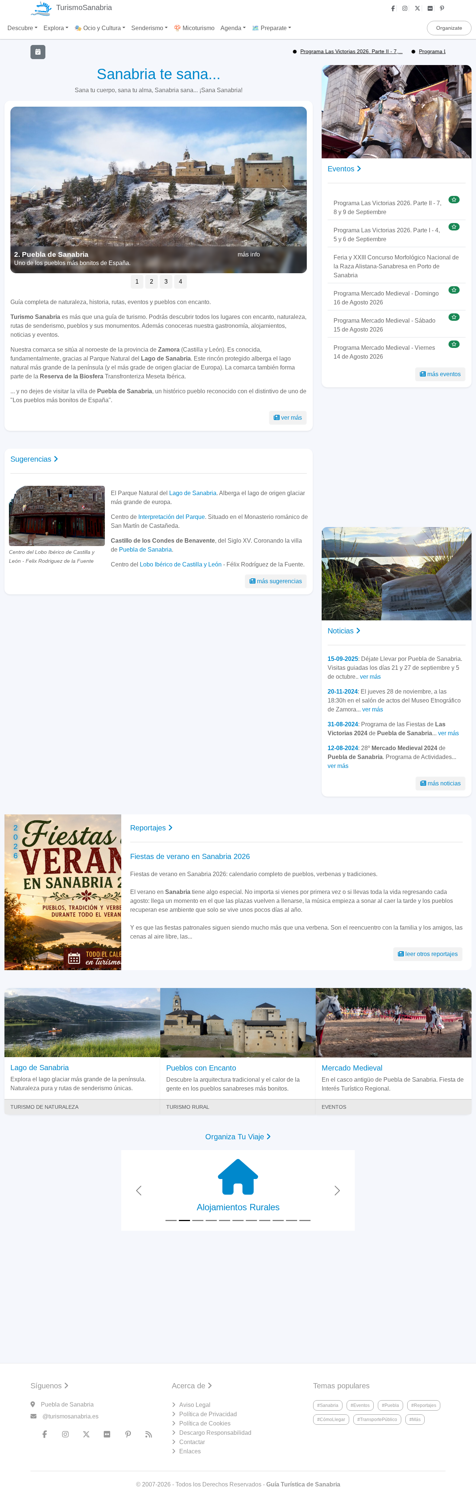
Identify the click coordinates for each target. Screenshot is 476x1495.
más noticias (444, 783)
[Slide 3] (197, 1220)
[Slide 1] (171, 1220)
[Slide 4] (211, 1220)
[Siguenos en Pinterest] (443, 8)
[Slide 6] (238, 1220)
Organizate (449, 28)
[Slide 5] (224, 1220)
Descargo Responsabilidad (215, 1433)
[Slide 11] (305, 1220)
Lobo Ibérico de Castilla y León (181, 564)
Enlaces (190, 1451)
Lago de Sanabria (192, 493)
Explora (54, 28)
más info (249, 254)
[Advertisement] (158, 664)
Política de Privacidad (208, 1414)
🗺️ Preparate (269, 28)
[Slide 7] (251, 1220)
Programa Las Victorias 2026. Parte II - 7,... (320, 51)
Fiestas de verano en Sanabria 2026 (190, 856)
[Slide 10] (291, 1220)
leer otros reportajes (431, 954)
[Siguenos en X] (418, 8)
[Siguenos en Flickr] (431, 8)
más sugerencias (279, 581)
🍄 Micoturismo (194, 28)
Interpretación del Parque (171, 517)
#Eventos (360, 1405)
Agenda (231, 28)
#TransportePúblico (377, 1419)
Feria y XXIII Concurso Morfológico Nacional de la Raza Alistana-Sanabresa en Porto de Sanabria (396, 266)
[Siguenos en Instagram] (405, 8)
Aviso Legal (194, 1405)
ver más (291, 417)
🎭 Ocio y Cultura (97, 28)
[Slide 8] (264, 1220)
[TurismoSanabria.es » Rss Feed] (148, 1434)
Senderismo (147, 28)
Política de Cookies (205, 1423)
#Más (415, 1419)
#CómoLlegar (331, 1419)
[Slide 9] (278, 1220)
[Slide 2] (184, 1220)
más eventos (444, 374)
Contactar (192, 1442)
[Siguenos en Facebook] (394, 8)
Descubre (20, 28)
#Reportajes (423, 1405)
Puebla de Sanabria (145, 549)
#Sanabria (327, 1405)
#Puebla (390, 1405)
